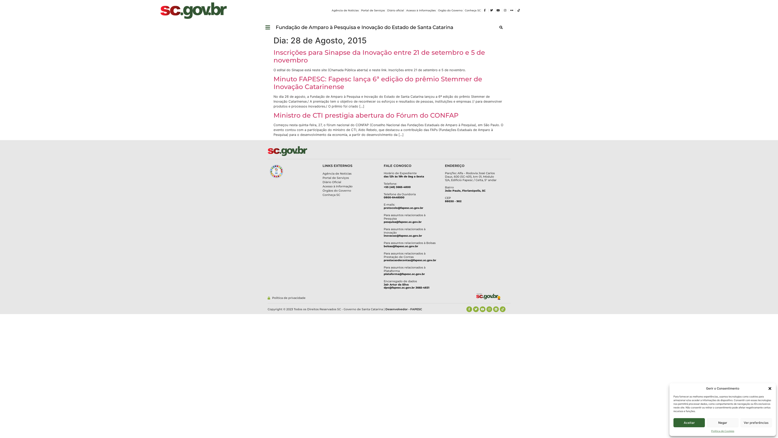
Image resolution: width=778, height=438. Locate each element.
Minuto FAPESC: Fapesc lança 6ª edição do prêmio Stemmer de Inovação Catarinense (378, 83)
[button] (770, 388)
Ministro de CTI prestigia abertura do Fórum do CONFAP (366, 115)
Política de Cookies (722, 431)
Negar (722, 423)
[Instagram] (489, 309)
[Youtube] (482, 309)
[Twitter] (476, 309)
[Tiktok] (502, 309)
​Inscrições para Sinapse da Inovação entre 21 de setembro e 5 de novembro (379, 56)
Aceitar (689, 423)
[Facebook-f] (469, 309)
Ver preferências (756, 423)
